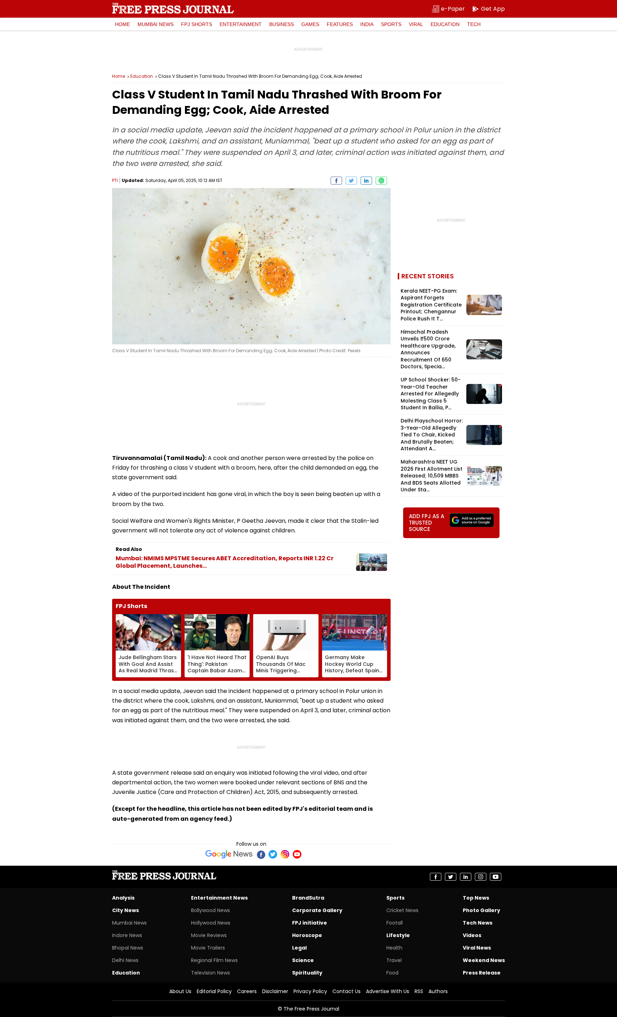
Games (310, 24)
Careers (247, 991)
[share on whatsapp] (381, 180)
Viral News (477, 947)
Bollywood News (210, 910)
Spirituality (307, 972)
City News (125, 910)
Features (340, 24)
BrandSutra (308, 897)
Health (394, 947)
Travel (394, 960)
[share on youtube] (495, 877)
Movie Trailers (208, 947)
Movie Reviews (209, 935)
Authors (438, 991)
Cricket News (402, 910)
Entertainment (241, 24)
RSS (419, 991)
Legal (299, 947)
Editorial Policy (214, 991)
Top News (476, 897)
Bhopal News (127, 947)
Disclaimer (275, 991)
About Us (180, 991)
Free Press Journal (173, 8)
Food (392, 972)
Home (122, 24)
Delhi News (125, 960)
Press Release (482, 972)
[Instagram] (285, 854)
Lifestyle (398, 935)
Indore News (127, 935)
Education (445, 24)
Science (303, 960)
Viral (416, 24)
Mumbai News (155, 24)
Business (281, 24)
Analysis (123, 897)
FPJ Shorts (196, 24)
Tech (474, 24)
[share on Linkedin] (366, 180)
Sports (391, 24)
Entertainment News (219, 897)
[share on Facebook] (336, 180)
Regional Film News (214, 960)
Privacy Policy (310, 991)
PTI (115, 180)
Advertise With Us (387, 991)
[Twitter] (273, 854)
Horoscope (307, 935)
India (366, 24)
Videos (472, 935)
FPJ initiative (309, 922)
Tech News (477, 922)
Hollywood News (210, 922)
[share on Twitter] (351, 180)
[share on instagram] (480, 877)
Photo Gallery (481, 910)
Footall (394, 922)
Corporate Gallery (317, 910)
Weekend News (484, 960)
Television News (210, 972)
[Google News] (229, 854)
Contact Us (346, 991)
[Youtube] (297, 854)
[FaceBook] (260, 854)
